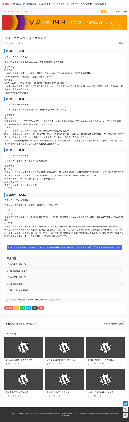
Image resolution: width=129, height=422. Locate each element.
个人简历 (9, 308)
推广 (123, 43)
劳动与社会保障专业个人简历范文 (20, 360)
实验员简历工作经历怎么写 (17, 392)
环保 (22, 308)
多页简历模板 (44, 4)
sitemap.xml (64, 416)
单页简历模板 (58, 4)
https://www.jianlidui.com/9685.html (32, 300)
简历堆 (5, 4)
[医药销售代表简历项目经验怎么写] (64, 347)
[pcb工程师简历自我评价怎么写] (105, 379)
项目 (41, 308)
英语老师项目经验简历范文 (114, 324)
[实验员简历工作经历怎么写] (23, 379)
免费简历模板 (86, 4)
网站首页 (17, 4)
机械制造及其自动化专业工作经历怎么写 (20, 324)
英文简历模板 (72, 4)
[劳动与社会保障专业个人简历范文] (23, 347)
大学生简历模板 (30, 4)
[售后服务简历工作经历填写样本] (105, 347)
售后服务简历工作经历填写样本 (100, 360)
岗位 (16, 308)
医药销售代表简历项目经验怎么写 (61, 360)
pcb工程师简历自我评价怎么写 (100, 392)
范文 (34, 308)
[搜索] (111, 11)
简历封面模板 (100, 4)
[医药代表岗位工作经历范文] (64, 379)
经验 (28, 308)
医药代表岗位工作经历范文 (58, 392)
